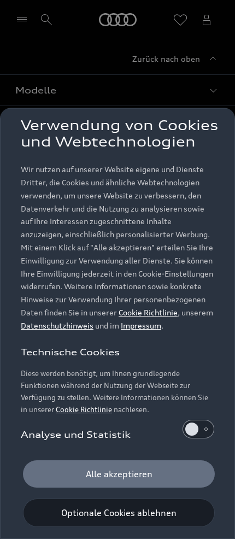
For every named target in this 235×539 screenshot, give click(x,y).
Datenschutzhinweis (57, 325)
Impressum (141, 325)
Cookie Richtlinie (148, 312)
